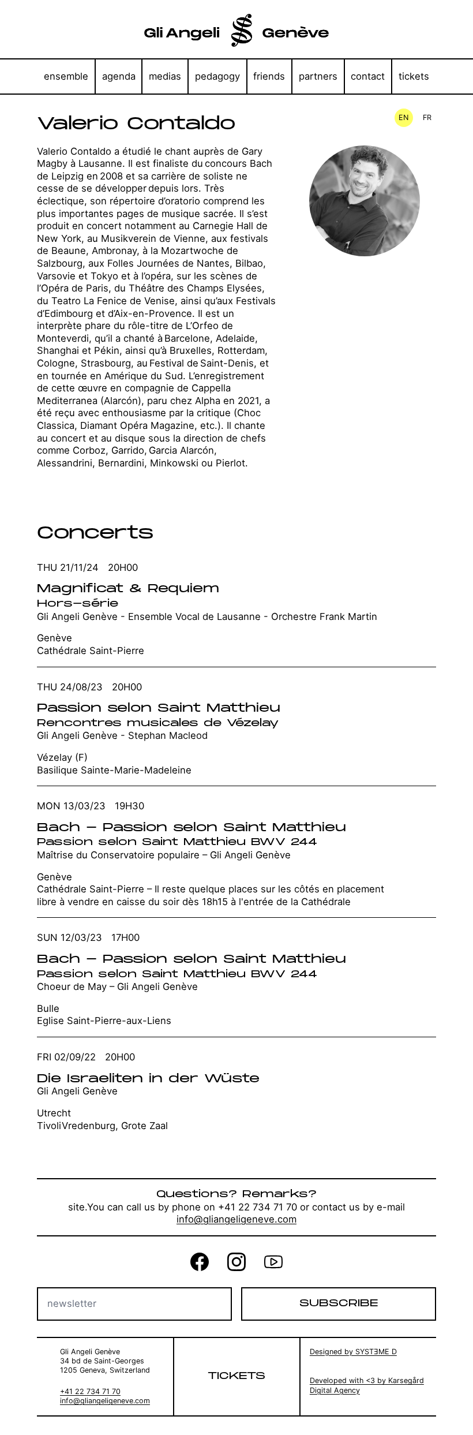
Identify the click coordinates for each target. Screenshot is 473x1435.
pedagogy (217, 76)
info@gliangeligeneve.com (236, 1219)
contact (368, 76)
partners (318, 76)
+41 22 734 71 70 (90, 1391)
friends (269, 76)
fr (427, 117)
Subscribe (338, 1303)
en (404, 117)
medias (165, 76)
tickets (414, 76)
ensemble (66, 76)
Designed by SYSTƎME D (353, 1351)
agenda (119, 76)
